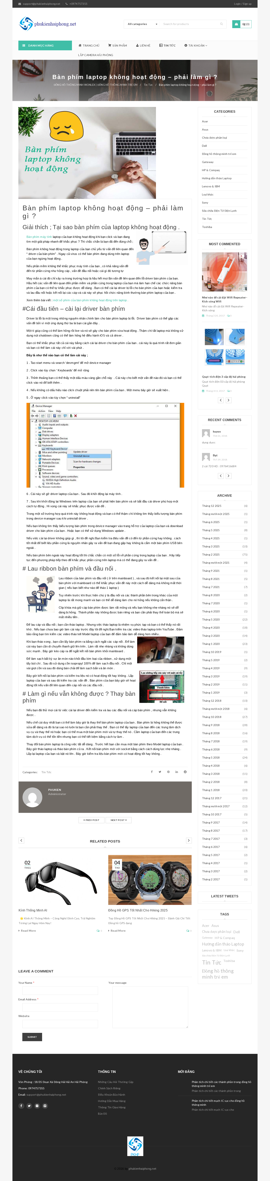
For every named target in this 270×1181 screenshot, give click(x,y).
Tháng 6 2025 (211, 522)
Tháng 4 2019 (211, 668)
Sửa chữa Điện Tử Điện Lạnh (219, 210)
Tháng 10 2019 (211, 652)
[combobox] (142, 24)
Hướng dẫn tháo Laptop (217, 178)
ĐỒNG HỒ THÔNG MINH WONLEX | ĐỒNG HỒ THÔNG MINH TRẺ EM (95, 84)
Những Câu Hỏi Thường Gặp (115, 1082)
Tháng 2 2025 (211, 554)
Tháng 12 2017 (211, 798)
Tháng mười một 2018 (216, 708)
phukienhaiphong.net (142, 1168)
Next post (118, 820)
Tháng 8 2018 (211, 733)
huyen (217, 455)
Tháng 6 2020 (211, 611)
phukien (54, 789)
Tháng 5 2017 (211, 855)
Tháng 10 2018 (211, 717)
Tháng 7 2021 (211, 587)
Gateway (208, 162)
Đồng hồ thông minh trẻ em (219, 153)
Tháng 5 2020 (211, 619)
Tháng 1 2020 (211, 643)
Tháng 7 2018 (211, 741)
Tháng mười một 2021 (216, 562)
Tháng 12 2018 (211, 700)
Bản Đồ (102, 1113)
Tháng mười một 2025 (216, 514)
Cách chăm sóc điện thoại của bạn (224, 343)
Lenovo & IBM (211, 186)
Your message (118, 982)
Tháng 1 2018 (211, 790)
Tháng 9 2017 (211, 822)
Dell (204, 145)
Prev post (92, 820)
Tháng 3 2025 (211, 546)
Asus (205, 129)
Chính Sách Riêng (109, 1088)
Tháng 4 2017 (211, 863)
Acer (205, 121)
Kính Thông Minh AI (33, 910)
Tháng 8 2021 (211, 578)
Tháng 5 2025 (211, 530)
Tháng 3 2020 (211, 635)
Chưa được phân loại (214, 137)
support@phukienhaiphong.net (46, 1094)
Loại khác (207, 194)
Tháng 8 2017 (211, 830)
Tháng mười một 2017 (216, 806)
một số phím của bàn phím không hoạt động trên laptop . (90, 300)
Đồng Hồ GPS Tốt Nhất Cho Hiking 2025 (138, 910)
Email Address (28, 999)
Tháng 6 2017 (211, 846)
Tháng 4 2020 (211, 627)
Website (23, 1016)
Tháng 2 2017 (211, 879)
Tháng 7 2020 (211, 603)
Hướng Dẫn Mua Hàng (112, 1101)
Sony (205, 202)
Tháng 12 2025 (211, 505)
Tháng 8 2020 (211, 595)
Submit (32, 1036)
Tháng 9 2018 (211, 725)
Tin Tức (148, 84)
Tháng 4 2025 (211, 538)
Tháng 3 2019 (211, 676)
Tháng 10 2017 (211, 814)
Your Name (26, 982)
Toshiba (207, 227)
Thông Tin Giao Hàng (112, 1107)
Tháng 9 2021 (211, 570)
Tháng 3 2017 (211, 871)
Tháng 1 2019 (211, 692)
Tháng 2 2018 (211, 782)
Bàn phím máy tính (39, 236)
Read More (28, 930)
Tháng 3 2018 (211, 773)
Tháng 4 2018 (211, 765)
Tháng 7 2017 (211, 838)
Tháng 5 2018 (211, 757)
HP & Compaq (211, 170)
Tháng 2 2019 (211, 684)
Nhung (217, 431)
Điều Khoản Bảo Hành (111, 1094)
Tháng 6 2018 (211, 749)
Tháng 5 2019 (211, 660)
